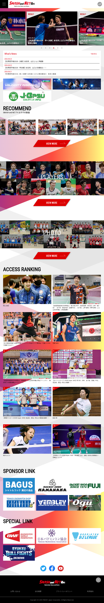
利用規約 (90, 591)
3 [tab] (50, 48)
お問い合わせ (15, 591)
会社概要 (38, 591)
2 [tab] (46, 48)
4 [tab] (54, 48)
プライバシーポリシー (64, 591)
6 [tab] (62, 48)
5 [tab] (58, 48)
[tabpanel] (52, 28)
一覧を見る (93, 53)
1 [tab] (41, 48)
